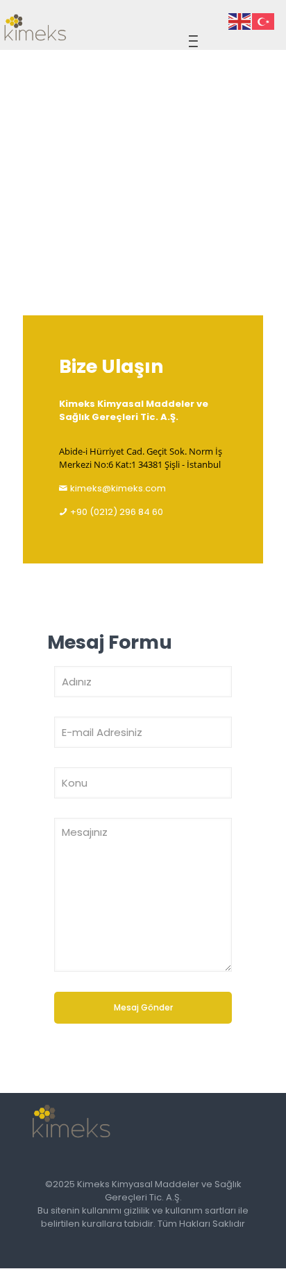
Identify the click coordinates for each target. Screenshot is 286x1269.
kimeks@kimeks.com (118, 488)
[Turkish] (264, 21)
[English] (240, 21)
